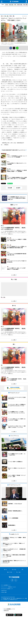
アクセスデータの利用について (7, 588)
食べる (7, 4)
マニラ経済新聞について (6, 585)
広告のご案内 (4, 592)
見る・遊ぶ (11, 4)
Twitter (15, 580)
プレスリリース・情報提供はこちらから (9, 586)
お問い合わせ (4, 590)
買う (15, 4)
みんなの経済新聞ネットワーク (14, 605)
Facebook (12, 580)
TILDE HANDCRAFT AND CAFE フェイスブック (13, 150)
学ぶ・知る (25, 4)
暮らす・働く (20, 4)
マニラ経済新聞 (14, 2)
